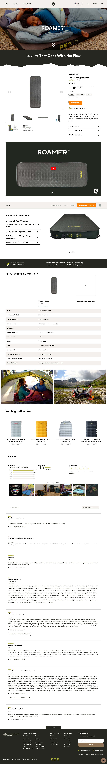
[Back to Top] (100, 205)
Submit (91, 744)
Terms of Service (39, 742)
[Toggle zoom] (62, 109)
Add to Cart (86, 205)
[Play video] (53, 169)
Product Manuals (17, 759)
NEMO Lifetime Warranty (86, 750)
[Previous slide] (9, 92)
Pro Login (35, 759)
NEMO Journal (27, 3)
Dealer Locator (53, 740)
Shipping (37, 735)
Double (89, 94)
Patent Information (54, 744)
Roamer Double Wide (25, 697)
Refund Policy (38, 740)
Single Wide (80, 94)
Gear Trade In (67, 746)
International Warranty (28, 742)
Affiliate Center (67, 742)
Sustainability (67, 735)
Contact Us (25, 735)
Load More (53, 727)
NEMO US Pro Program (28, 748)
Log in (95, 3)
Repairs (24, 746)
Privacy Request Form (40, 746)
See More (70, 121)
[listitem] (13, 117)
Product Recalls (26, 759)
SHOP (6, 3)
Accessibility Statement (40, 748)
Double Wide (73, 97)
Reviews (72, 205)
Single (71, 94)
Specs (65, 205)
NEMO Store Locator (99, 750)
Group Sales (67, 744)
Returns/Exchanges (27, 744)
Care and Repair (53, 735)
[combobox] (91, 507)
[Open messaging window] (103, 760)
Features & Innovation (56, 205)
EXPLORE (15, 3)
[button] (52, 192)
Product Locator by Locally (79, 108)
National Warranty (27, 740)
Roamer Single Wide (25, 633)
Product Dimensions (43, 306)
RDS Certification (54, 742)
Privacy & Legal (80, 754)
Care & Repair (7, 759)
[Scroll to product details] (53, 44)
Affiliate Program (68, 740)
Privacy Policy (38, 744)
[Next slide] (61, 92)
